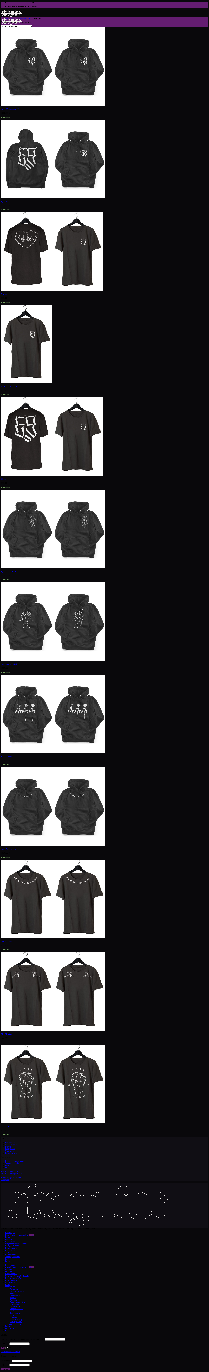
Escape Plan (10, 1149)
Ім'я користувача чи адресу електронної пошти (23, 1339)
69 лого (4, 479)
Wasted (13, 1298)
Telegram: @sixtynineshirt (11, 1177)
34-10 (12, 1311)
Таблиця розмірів (12, 1163)
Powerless (14, 1289)
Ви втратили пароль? (10, 1352)
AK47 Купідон (7, 1034)
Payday (8, 1237)
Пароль (5, 1343)
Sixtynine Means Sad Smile (16, 1244)
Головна (4, 18)
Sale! (7, 1252)
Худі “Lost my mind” (9, 664)
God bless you (15, 1313)
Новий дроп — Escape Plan (17, 1235)
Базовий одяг (11, 1153)
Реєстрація (5, 1369)
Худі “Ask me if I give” (10, 849)
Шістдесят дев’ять (13, 1246)
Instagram (5, 1180)
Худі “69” (5, 201)
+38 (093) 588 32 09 (9, 1171)
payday (8, 1146)
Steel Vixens (10, 1151)
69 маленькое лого (9, 386)
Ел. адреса (6, 1361)
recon (12, 1293)
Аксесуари (10, 1250)
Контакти (9, 1167)
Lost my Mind (6, 1126)
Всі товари (10, 1142)
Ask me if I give (7, 941)
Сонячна (13, 1317)
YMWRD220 (15, 1306)
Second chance (16, 1309)
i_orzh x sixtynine (17, 1291)
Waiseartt (13, 1300)
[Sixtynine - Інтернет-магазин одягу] (11, 24)
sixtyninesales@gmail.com (11, 1174)
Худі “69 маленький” (10, 109)
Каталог (13, 18)
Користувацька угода (14, 1161)
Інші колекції (10, 1254)
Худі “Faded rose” (8, 756)
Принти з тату (16, 1319)
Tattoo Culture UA (17, 1302)
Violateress (14, 1304)
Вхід (3, 1348)
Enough (8, 1239)
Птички (4, 294)
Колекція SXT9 (25, 18)
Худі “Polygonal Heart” (10, 571)
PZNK (12, 1315)
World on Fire (11, 1144)
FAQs (7, 1165)
